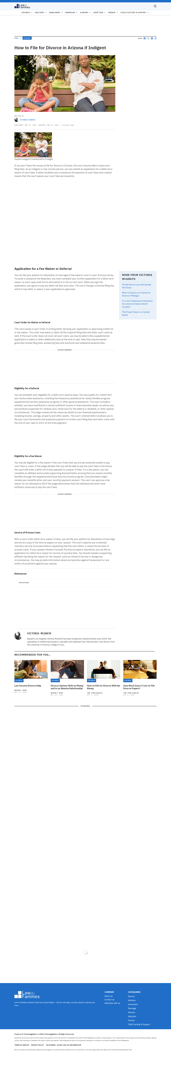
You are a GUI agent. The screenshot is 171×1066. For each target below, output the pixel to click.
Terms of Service (21, 1045)
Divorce (26, 12)
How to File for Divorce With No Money (103, 687)
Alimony (84, 12)
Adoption (98, 12)
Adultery (39, 12)
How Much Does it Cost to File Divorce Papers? (139, 687)
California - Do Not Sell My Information (63, 1045)
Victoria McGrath (27, 120)
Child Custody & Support (133, 12)
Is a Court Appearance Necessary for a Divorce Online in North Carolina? (137, 304)
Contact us (109, 1000)
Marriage (70, 12)
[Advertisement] (64, 246)
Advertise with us (112, 1003)
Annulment (54, 12)
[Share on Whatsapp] (155, 38)
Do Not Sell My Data (139, 1050)
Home (16, 38)
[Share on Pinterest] (152, 38)
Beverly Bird (20, 690)
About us (109, 996)
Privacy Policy (37, 1045)
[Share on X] (148, 38)
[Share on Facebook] (145, 38)
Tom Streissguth (94, 693)
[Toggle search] (155, 6)
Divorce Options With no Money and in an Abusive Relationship (67, 687)
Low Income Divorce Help (27, 685)
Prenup (112, 12)
